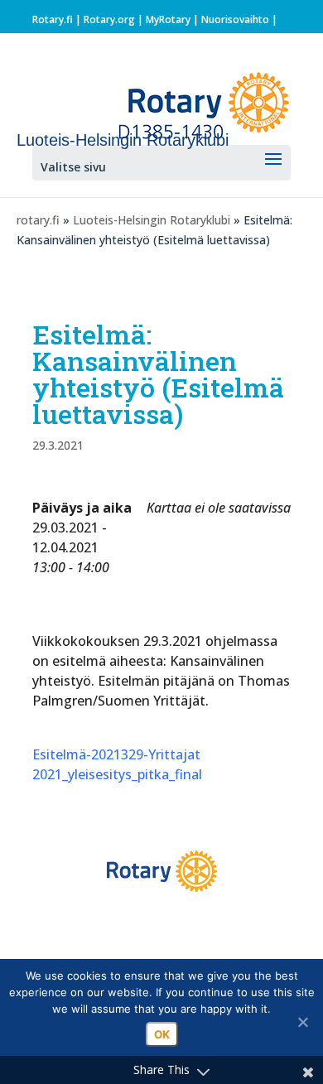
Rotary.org (109, 19)
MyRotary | (173, 19)
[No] (302, 1022)
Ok (162, 1034)
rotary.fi (38, 220)
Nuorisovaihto (235, 19)
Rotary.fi (52, 19)
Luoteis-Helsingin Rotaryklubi (151, 220)
